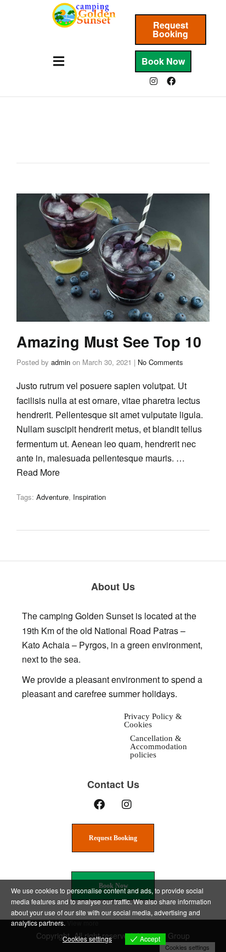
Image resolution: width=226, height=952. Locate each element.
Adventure (52, 497)
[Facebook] (171, 81)
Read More (38, 472)
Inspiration (89, 497)
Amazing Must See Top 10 (108, 341)
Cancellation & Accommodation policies (158, 746)
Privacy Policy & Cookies (153, 720)
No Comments (160, 362)
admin (60, 362)
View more (83, 922)
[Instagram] (153, 81)
